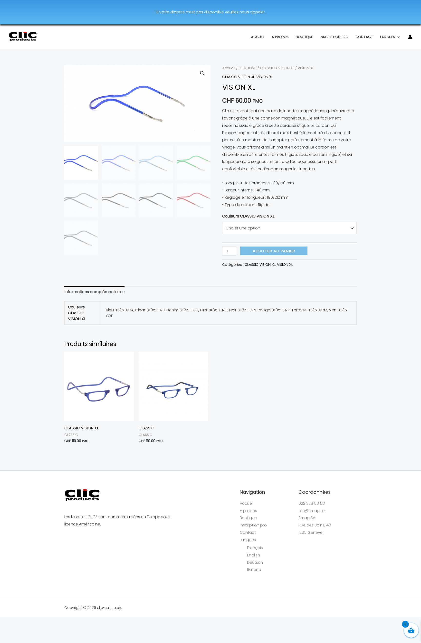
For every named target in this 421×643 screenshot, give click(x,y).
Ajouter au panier (274, 250)
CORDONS (248, 68)
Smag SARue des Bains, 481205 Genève (314, 525)
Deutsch (255, 562)
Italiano (254, 569)
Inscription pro (334, 36)
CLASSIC (267, 68)
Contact (364, 36)
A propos (280, 36)
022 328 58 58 (311, 503)
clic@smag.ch (311, 511)
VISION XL (286, 68)
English (253, 555)
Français (255, 548)
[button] (202, 73)
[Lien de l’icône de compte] (410, 37)
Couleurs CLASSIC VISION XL (248, 216)
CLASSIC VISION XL (238, 77)
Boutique (304, 36)
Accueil (258, 36)
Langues (387, 36)
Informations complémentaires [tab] (94, 292)
